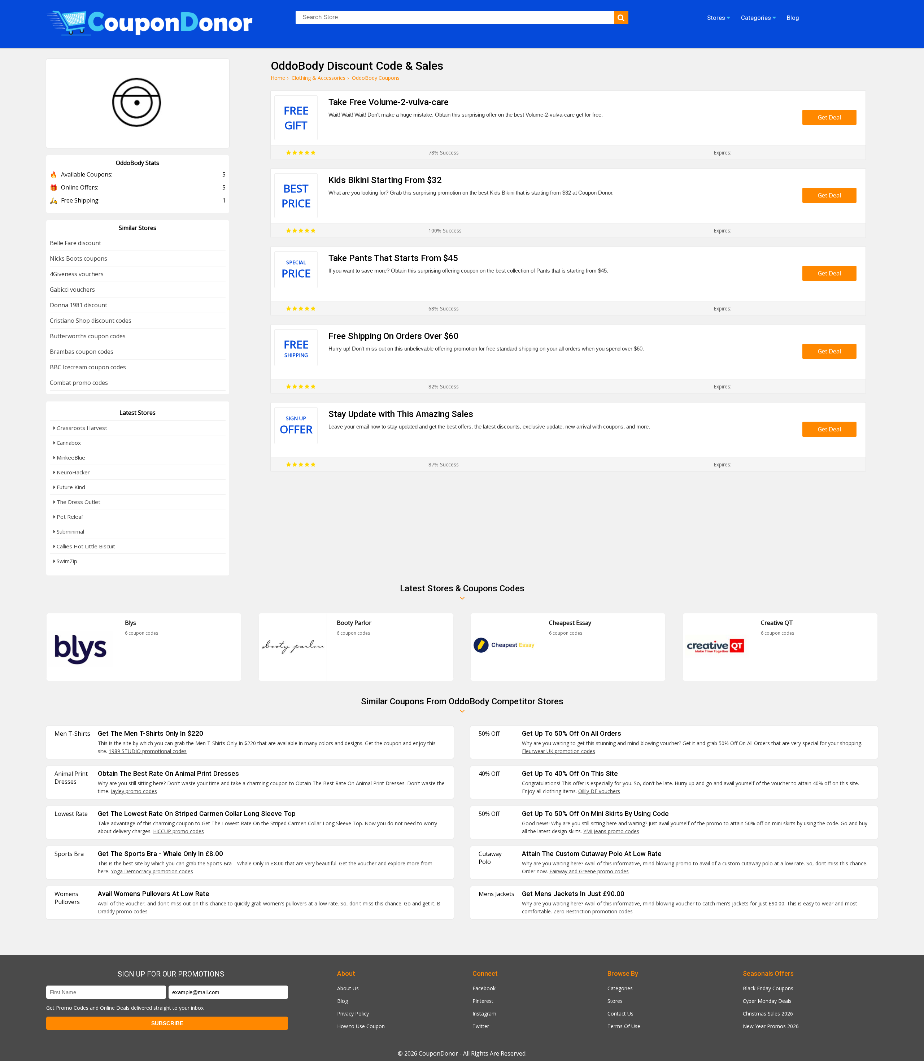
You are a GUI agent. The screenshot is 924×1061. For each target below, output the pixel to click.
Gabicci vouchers (72, 289)
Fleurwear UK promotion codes (558, 751)
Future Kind (70, 487)
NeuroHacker (72, 472)
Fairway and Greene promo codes (589, 871)
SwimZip (66, 561)
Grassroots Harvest (81, 427)
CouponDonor (438, 1053)
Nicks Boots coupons (78, 258)
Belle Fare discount (75, 243)
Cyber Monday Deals (767, 1000)
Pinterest (482, 1000)
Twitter (480, 1026)
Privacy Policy (353, 1013)
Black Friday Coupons (768, 988)
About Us (348, 988)
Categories (620, 988)
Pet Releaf (69, 516)
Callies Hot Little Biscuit (85, 546)
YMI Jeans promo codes (611, 831)
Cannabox (68, 442)
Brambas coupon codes (81, 352)
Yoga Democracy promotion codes (152, 871)
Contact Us (620, 1013)
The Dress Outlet (77, 501)
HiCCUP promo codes (178, 831)
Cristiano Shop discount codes (90, 321)
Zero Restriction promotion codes (593, 911)
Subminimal (69, 531)
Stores (615, 1000)
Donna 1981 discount (78, 305)
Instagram (484, 1013)
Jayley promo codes (134, 791)
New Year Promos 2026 (771, 1026)
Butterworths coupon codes (88, 336)
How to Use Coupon (361, 1026)
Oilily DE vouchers (599, 791)
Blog (342, 1000)
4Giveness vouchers (77, 274)
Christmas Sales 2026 (768, 1013)
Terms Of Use (623, 1026)
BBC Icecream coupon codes (88, 367)
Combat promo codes (79, 383)
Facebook (484, 988)
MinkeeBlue (70, 457)
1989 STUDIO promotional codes (148, 751)
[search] (621, 17)
